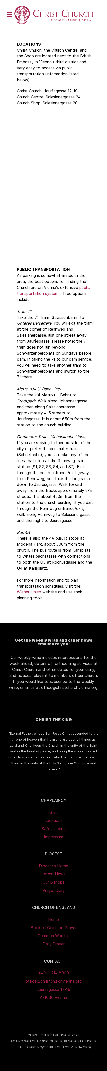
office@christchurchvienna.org (53, 981)
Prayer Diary (53, 890)
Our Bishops (53, 882)
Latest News (53, 873)
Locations (53, 820)
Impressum (53, 836)
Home (53, 919)
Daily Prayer (54, 943)
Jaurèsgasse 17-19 (53, 989)
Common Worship (54, 935)
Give (53, 812)
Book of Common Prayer (54, 927)
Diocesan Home (53, 865)
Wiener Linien (29, 591)
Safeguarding (54, 828)
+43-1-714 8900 (53, 972)
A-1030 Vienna (53, 997)
